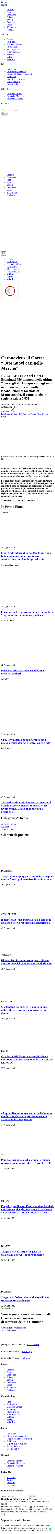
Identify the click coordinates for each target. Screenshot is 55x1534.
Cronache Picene (14, 93)
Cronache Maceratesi (16, 96)
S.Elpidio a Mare (14, 44)
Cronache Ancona (15, 98)
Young (10, 19)
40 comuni (11, 27)
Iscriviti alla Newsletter (17, 79)
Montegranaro (13, 49)
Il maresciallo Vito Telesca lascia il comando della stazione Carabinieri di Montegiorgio (26, 921)
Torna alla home (8, 829)
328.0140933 (33, 1344)
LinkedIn (11, 1482)
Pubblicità (11, 76)
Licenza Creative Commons (33, 1511)
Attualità (5, 826)
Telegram (26, 1358)
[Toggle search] (3, 253)
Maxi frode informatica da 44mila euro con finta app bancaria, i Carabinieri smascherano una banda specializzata (26, 556)
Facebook (11, 1477)
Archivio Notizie (8, 824)
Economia (11, 14)
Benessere (11, 22)
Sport (9, 12)
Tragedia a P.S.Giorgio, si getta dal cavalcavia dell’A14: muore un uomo (22, 1253)
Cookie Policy (13, 84)
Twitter (10, 1480)
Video (9, 25)
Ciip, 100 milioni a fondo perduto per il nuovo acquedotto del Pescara (26, 741)
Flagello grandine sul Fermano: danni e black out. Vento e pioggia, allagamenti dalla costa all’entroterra (27, 1209)
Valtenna (11, 57)
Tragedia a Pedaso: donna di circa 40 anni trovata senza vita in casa (25, 1299)
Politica (10, 17)
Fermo (10, 39)
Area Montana (13, 52)
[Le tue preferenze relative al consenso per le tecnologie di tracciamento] (50, 1529)
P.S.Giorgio (12, 47)
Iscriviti (32, 1496)
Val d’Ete (11, 59)
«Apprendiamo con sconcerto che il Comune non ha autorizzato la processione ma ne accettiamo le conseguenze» (26, 1116)
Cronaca (10, 9)
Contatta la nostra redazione (13, 1328)
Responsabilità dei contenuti (19, 74)
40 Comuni (12, 192)
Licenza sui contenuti (16, 71)
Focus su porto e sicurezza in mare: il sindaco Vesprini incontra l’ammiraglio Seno (27, 613)
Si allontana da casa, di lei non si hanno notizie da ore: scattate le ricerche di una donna (24, 1010)
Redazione (11, 69)
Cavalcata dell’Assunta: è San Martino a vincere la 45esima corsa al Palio (26, 1059)
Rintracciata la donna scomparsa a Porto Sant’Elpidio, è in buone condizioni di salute (26, 962)
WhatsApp (27, 1351)
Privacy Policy (13, 81)
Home (4, 2)
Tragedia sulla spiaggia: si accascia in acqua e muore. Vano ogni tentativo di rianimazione (27, 878)
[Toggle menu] (3, 116)
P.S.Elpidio (12, 42)
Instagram (11, 1485)
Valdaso (10, 54)
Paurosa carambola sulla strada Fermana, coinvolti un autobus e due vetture (26, 1161)
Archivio (11, 30)
